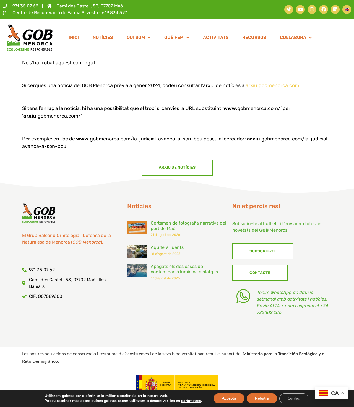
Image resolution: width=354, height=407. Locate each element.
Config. (294, 398)
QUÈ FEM (174, 37)
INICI (74, 37)
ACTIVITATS (215, 37)
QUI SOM (136, 37)
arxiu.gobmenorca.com (272, 85)
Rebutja (262, 398)
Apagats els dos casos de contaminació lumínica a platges (184, 269)
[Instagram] (312, 9)
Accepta (229, 398)
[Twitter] (288, 9)
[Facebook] (323, 9)
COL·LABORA (293, 37)
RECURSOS (254, 37)
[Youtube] (300, 9)
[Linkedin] (335, 9)
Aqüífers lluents (167, 247)
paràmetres (191, 400)
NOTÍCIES (103, 37)
